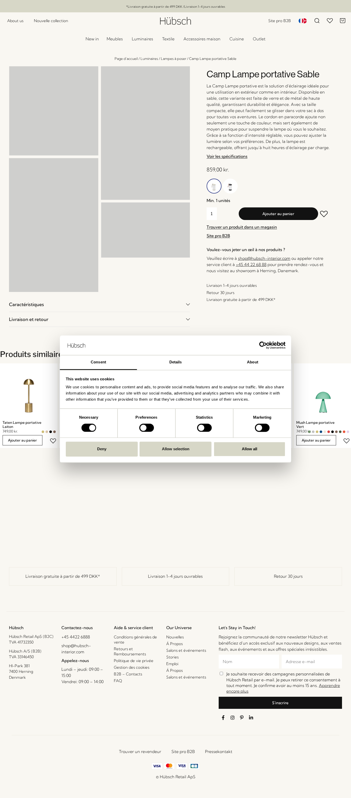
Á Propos (174, 643)
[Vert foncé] (340, 431)
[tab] (99, 304)
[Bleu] (321, 431)
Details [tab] (175, 362)
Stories (172, 657)
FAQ (118, 680)
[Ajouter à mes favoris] (324, 214)
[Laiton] (43, 431)
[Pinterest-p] (241, 717)
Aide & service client (133, 627)
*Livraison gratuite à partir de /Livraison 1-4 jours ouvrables (175, 6)
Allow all (249, 449)
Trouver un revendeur (140, 751)
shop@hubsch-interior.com (264, 258)
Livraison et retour (28, 319)
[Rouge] (328, 431)
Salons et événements (186, 650)
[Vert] (309, 431)
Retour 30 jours (288, 576)
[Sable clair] (325, 431)
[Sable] (46, 431)
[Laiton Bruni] (54, 431)
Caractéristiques (26, 304)
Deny (101, 449)
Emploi (172, 663)
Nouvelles (175, 637)
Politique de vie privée (133, 660)
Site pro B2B (183, 751)
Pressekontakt (218, 751)
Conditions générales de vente (135, 640)
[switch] (146, 428)
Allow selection (175, 449)
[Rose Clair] (348, 431)
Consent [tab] (98, 362)
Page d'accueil (126, 59)
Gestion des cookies (131, 667)
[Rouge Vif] (344, 431)
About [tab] (252, 362)
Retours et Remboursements (130, 651)
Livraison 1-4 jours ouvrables (175, 576)
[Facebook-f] (223, 717)
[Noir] (50, 431)
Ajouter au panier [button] (22, 440)
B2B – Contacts (128, 674)
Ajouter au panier (278, 213)
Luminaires (149, 59)
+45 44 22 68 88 (251, 264)
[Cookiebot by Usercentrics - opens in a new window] (263, 345)
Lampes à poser (173, 59)
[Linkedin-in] (251, 717)
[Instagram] (232, 717)
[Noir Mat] (332, 431)
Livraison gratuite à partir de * (62, 576)
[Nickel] (313, 431)
